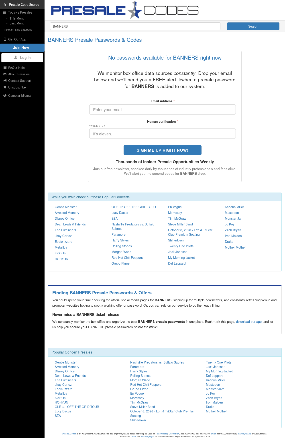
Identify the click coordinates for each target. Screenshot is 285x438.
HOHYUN (61, 259)
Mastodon (232, 212)
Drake (229, 241)
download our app (249, 321)
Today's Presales (19, 12)
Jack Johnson (177, 251)
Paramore (119, 234)
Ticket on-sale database (17, 29)
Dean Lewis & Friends (70, 224)
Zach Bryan (233, 230)
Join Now (22, 47)
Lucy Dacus (120, 212)
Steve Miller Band (180, 224)
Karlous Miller (234, 207)
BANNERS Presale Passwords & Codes (95, 39)
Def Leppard (177, 263)
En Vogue (175, 207)
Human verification (162, 121)
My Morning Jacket (181, 257)
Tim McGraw (177, 218)
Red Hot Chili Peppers (127, 257)
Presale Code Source (22, 4)
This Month (17, 18)
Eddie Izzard (63, 241)
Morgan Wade (121, 251)
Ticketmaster (161, 433)
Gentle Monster (66, 207)
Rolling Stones (122, 246)
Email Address (163, 101)
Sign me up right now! (163, 150)
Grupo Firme (121, 263)
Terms (133, 436)
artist (213, 433)
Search (253, 26)
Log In (24, 57)
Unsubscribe (16, 87)
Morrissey (175, 212)
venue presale (244, 433)
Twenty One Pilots (180, 246)
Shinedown (176, 240)
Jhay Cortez (63, 235)
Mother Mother (235, 247)
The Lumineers (65, 230)
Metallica (61, 247)
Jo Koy (229, 224)
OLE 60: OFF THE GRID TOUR (134, 207)
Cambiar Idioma (18, 95)
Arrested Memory (67, 212)
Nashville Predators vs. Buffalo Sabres (157, 362)
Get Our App (16, 39)
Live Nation (174, 433)
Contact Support (18, 80)
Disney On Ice (65, 218)
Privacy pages (147, 436)
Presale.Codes (69, 433)
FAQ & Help (15, 67)
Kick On (60, 253)
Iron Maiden (233, 235)
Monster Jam (234, 218)
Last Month (17, 23)
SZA (115, 218)
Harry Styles (120, 240)
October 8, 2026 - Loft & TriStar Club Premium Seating (190, 232)
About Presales (18, 74)
